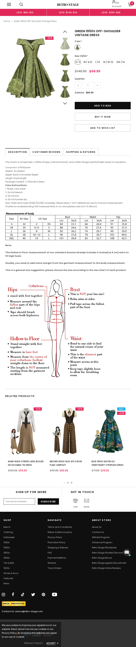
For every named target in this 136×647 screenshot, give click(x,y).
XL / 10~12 (108, 61)
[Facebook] (13, 595)
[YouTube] (54, 595)
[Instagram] (3, 595)
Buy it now (103, 116)
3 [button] (71, 483)
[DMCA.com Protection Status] (14, 603)
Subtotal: (79, 92)
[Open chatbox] (127, 552)
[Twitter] (33, 595)
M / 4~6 (88, 61)
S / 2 (78, 61)
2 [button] (68, 483)
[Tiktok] (22, 595)
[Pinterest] (43, 595)
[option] (25, 12)
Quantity (80, 78)
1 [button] (64, 483)
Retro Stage (68, 4)
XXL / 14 (121, 61)
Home (7, 21)
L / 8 (97, 61)
